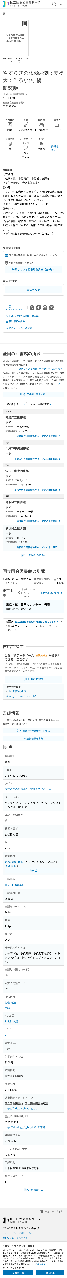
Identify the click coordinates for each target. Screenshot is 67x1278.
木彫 (7, 1008)
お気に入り (10, 309)
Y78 (7, 1035)
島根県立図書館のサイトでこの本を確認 (37, 547)
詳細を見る (55, 148)
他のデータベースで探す (21, 327)
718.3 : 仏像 (11, 1021)
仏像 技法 (10, 1002)
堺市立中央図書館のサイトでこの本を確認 (36, 490)
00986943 (10, 866)
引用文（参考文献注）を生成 (24, 315)
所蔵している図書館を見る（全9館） (33, 269)
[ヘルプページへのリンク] (19, 60)
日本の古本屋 (15, 691)
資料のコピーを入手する (15, 1237)
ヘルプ (56, 383)
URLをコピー (20, 309)
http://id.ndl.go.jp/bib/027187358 (25, 1127)
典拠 (31, 870)
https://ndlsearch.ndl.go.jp (21, 1108)
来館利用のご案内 (49, 592)
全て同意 (50, 1272)
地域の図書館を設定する (32, 394)
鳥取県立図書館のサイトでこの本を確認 (37, 521)
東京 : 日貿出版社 (15, 885)
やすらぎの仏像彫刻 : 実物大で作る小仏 (28, 789)
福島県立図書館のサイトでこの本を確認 (37, 436)
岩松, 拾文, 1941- (15, 862)
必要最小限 (18, 1272)
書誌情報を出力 (17, 321)
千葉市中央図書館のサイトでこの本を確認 (36, 458)
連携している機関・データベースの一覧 (39, 368)
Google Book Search (20, 696)
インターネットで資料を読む (17, 1232)
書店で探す (33, 290)
